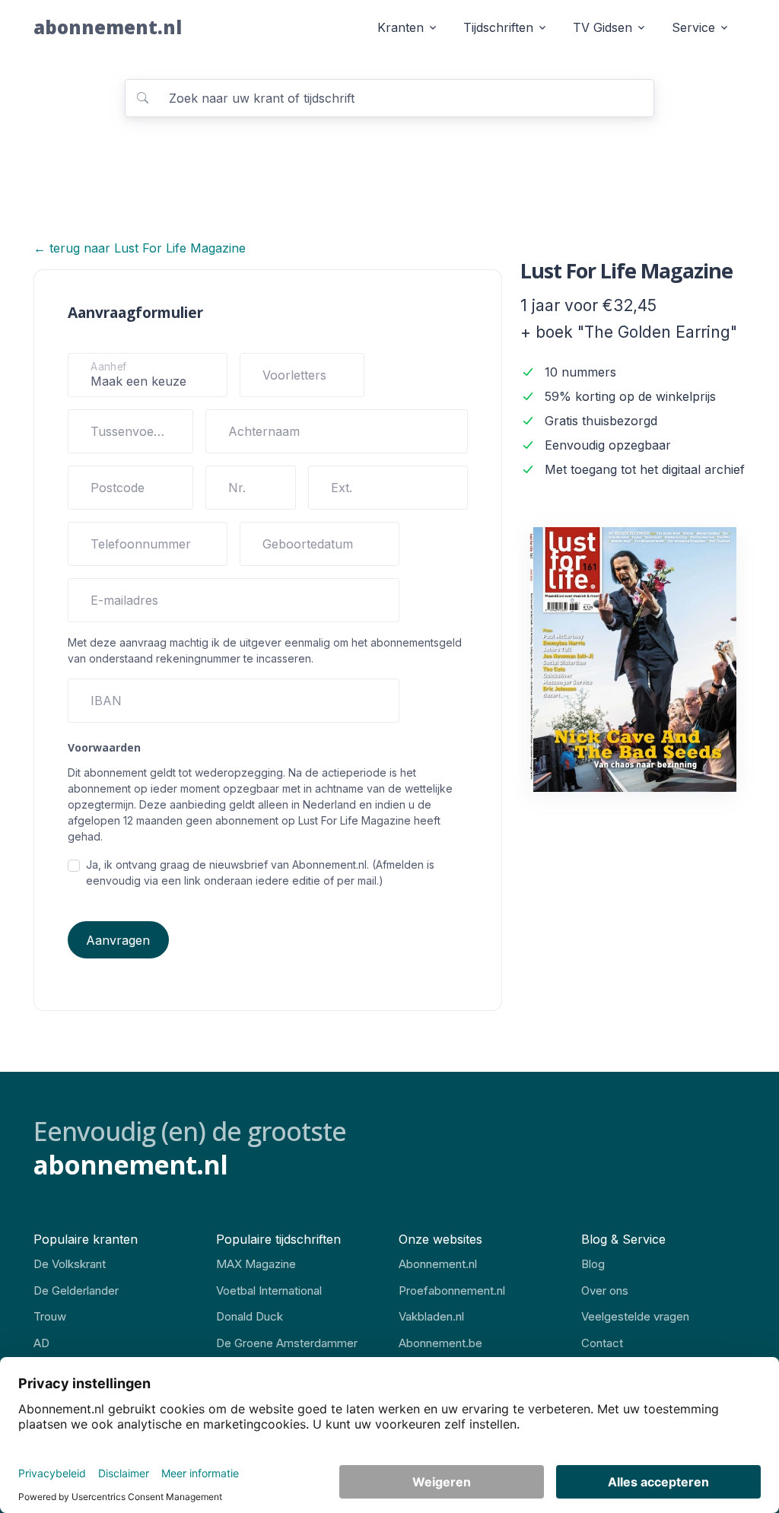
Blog (593, 1264)
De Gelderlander (76, 1290)
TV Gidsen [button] (602, 27)
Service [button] (693, 27)
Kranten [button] (400, 27)
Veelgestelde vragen (635, 1316)
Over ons (604, 1290)
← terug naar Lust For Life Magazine (139, 248)
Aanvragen (118, 940)
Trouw (49, 1316)
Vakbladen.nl (431, 1316)
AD (41, 1343)
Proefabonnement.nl (452, 1290)
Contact (602, 1343)
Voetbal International (269, 1290)
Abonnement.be (440, 1343)
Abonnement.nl (438, 1264)
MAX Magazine (256, 1264)
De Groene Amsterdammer (287, 1343)
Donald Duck (249, 1316)
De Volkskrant (69, 1264)
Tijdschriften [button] (498, 27)
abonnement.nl (107, 27)
